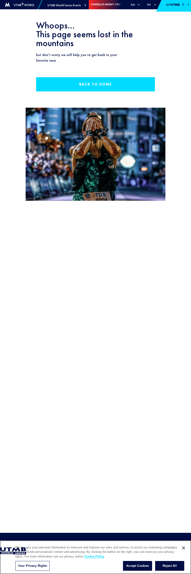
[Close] (183, 548)
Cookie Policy (94, 556)
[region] (95, 557)
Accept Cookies (137, 565)
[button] (67, 5)
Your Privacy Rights (32, 565)
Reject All (170, 565)
